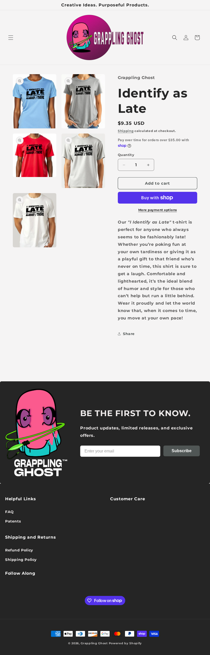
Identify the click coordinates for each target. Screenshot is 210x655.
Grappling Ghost (94, 643)
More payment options (157, 210)
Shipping (126, 131)
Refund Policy (19, 550)
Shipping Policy (21, 559)
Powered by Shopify (125, 643)
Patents (13, 521)
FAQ (9, 511)
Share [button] (129, 333)
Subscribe (182, 451)
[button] (10, 37)
